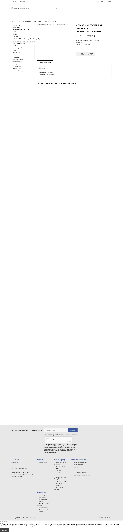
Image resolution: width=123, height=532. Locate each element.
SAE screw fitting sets (18, 66)
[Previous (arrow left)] (0, 523)
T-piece (14, 45)
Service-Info (96, 14)
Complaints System (18, 36)
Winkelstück (16, 57)
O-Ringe (15, 55)
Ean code (42, 75)
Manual (15, 34)
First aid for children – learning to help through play (24, 39)
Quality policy (16, 27)
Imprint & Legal (60, 466)
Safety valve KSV (43, 507)
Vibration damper (64, 14)
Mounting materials (81, 14)
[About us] (15, 462)
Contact (16, 17)
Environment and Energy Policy (21, 29)
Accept (4, 530)
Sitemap (58, 485)
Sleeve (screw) (16, 64)
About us (16, 14)
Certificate (15, 32)
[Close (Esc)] (0, 521)
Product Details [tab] (45, 63)
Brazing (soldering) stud (19, 43)
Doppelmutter (16, 52)
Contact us (59, 483)
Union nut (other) (17, 68)
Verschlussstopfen (17, 61)
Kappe (14, 50)
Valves (52, 14)
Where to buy (16, 25)
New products (43, 462)
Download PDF (85, 54)
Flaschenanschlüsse (18, 59)
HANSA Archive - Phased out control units (24, 41)
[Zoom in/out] (6, 521)
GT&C (57, 468)
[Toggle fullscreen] (4, 521)
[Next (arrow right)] (2, 523)
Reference (42, 72)
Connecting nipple (17, 48)
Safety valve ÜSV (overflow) (42, 510)
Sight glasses (41, 14)
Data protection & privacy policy (60, 463)
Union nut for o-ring (18, 71)
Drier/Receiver (28, 14)
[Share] (2, 521)
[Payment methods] (105, 517)
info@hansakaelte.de (84, 476)
